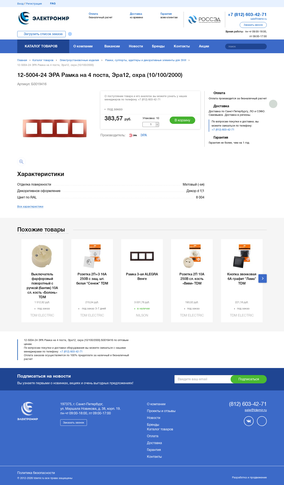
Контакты (182, 46)
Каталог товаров (41, 46)
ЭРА (143, 135)
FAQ (53, 3)
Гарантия (154, 450)
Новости (136, 46)
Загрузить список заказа (43, 34)
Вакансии (112, 46)
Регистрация (34, 3)
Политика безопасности (36, 473)
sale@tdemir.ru (259, 18)
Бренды (158, 46)
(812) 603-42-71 (248, 404)
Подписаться (248, 379)
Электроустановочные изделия (79, 60)
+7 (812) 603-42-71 (223, 129)
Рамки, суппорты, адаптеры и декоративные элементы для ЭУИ (145, 60)
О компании (83, 46)
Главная (22, 60)
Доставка (154, 443)
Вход (20, 3)
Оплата (152, 436)
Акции (204, 46)
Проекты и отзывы (161, 411)
